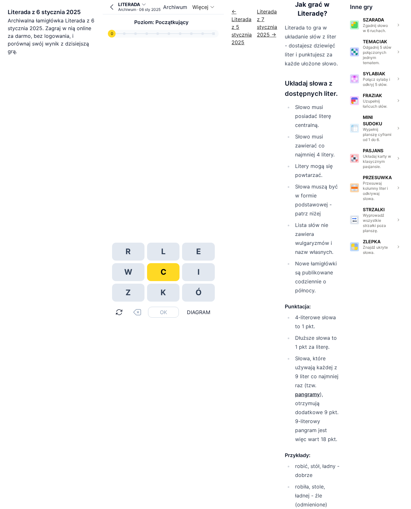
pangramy (307, 394)
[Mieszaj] (119, 312)
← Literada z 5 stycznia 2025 (242, 27)
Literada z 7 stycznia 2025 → (267, 23)
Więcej (200, 7)
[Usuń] (137, 312)
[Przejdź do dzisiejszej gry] (112, 7)
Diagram (198, 312)
